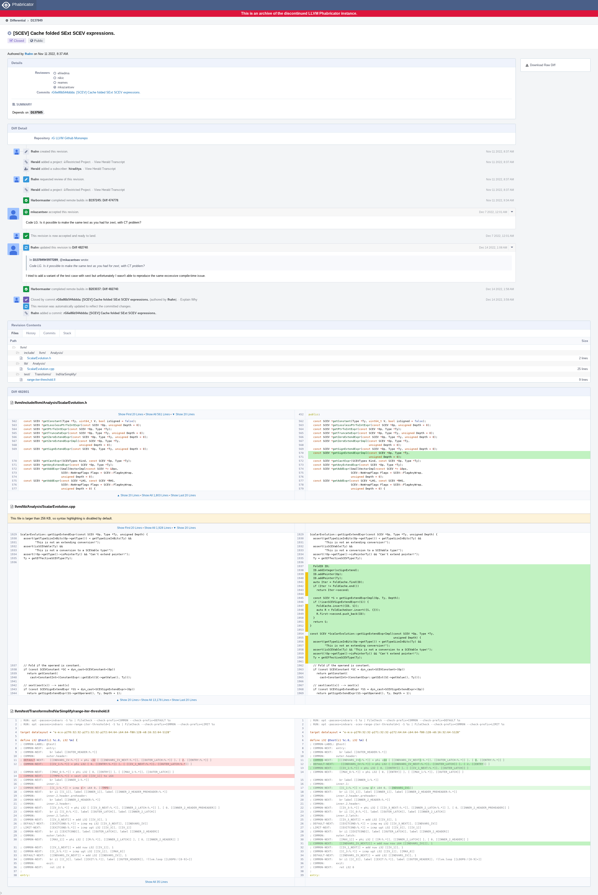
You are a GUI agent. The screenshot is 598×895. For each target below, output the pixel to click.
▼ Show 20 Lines (183, 414)
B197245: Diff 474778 (103, 200)
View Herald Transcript (109, 162)
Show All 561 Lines (158, 414)
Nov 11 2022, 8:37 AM (500, 151)
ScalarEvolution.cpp (40, 369)
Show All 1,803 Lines (155, 495)
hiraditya (75, 168)
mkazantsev (66, 87)
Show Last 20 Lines (183, 495)
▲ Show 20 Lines (128, 495)
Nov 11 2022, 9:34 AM (500, 200)
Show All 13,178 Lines (155, 700)
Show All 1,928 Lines (157, 527)
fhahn (29, 54)
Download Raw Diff (542, 65)
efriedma (63, 73)
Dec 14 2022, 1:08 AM (493, 247)
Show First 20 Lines (130, 414)
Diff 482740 (80, 247)
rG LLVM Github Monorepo (70, 138)
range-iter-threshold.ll (41, 379)
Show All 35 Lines (156, 882)
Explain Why (188, 299)
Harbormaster (40, 200)
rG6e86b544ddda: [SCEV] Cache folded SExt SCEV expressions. (96, 92)
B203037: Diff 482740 (103, 289)
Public (38, 41)
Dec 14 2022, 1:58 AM (500, 289)
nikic (61, 78)
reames (63, 82)
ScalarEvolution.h (39, 358)
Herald (35, 162)
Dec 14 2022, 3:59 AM (500, 299)
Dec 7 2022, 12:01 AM (493, 212)
